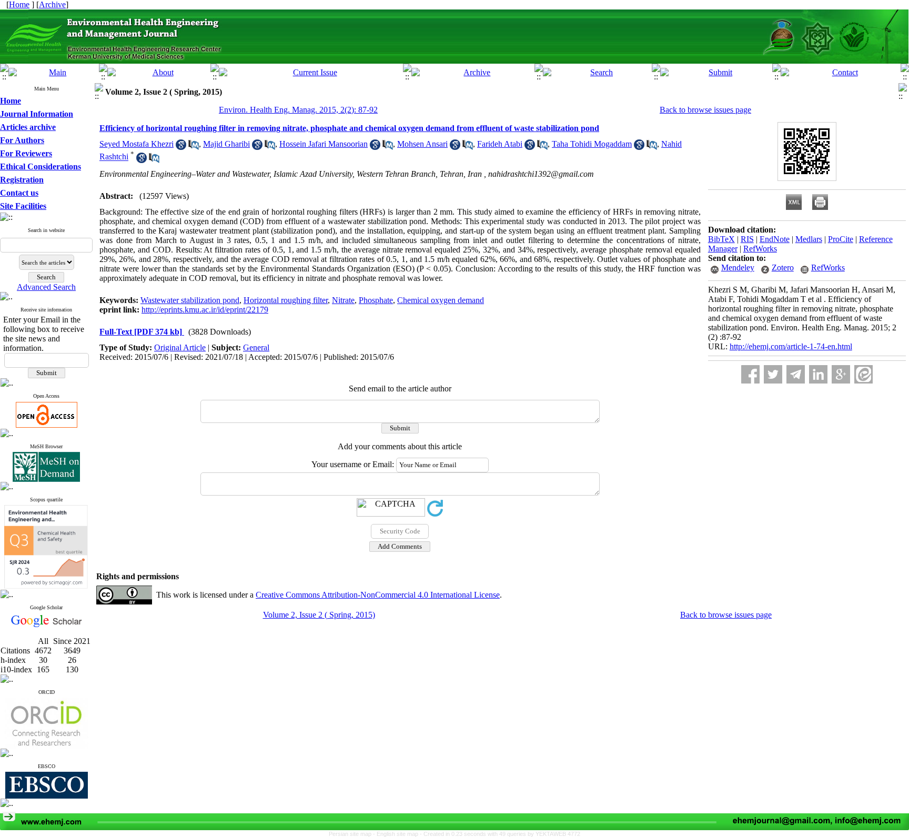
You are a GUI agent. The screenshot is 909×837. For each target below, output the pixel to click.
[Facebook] (750, 374)
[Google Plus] (841, 374)
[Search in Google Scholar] (181, 147)
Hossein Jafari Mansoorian (323, 143)
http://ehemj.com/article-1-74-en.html (791, 346)
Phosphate (376, 300)
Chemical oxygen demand (440, 300)
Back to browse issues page (705, 109)
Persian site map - (353, 834)
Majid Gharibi (226, 143)
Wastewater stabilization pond (189, 300)
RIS (747, 239)
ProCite (840, 239)
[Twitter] (773, 374)
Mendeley (737, 267)
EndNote (775, 239)
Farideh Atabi (499, 143)
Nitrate (343, 300)
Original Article (180, 347)
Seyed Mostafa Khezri (136, 143)
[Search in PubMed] (193, 147)
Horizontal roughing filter (286, 300)
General (256, 347)
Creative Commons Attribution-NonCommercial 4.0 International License (378, 594)
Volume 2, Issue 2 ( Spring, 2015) (319, 614)
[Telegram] (795, 374)
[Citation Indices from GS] (46, 625)
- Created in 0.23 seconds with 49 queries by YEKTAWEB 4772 (500, 834)
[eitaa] (863, 374)
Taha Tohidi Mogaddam (592, 143)
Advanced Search (46, 287)
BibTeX (721, 239)
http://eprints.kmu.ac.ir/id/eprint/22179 (205, 309)
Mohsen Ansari (422, 143)
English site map (398, 834)
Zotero (783, 267)
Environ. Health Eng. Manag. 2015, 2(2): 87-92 (298, 109)
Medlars (808, 239)
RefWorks (760, 248)
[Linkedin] (818, 374)
